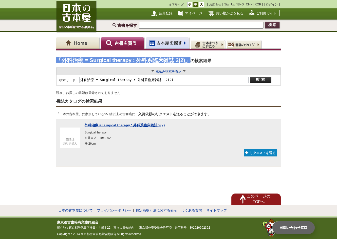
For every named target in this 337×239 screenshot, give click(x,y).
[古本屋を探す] (168, 43)
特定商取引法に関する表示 (156, 210)
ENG (240, 4)
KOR (258, 4)
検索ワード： (68, 80)
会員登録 (165, 13)
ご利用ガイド (266, 13)
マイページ (193, 13)
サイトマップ (216, 210)
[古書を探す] (123, 43)
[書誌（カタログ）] (244, 44)
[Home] (78, 43)
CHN (249, 4)
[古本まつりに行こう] (208, 44)
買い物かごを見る (229, 13)
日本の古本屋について (75, 210)
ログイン (272, 4)
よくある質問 (191, 210)
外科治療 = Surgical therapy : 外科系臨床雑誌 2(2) (125, 125)
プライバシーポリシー (114, 210)
